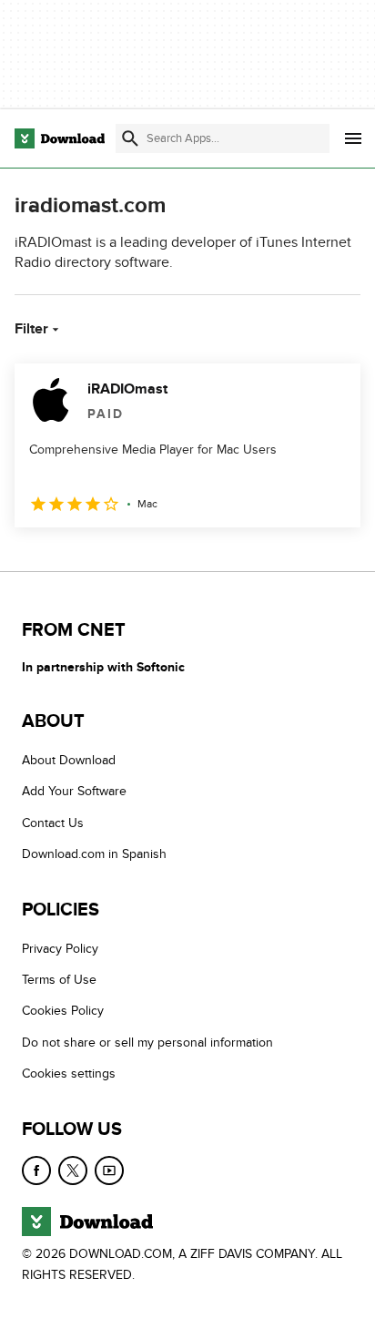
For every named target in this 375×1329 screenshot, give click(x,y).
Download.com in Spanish (94, 854)
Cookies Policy (63, 1010)
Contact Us (53, 823)
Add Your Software (74, 791)
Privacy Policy (60, 948)
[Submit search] (130, 138)
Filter (31, 329)
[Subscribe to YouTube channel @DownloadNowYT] (109, 1169)
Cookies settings (69, 1073)
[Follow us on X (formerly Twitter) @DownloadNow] (72, 1169)
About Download (69, 760)
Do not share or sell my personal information (147, 1042)
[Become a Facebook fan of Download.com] (36, 1169)
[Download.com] (60, 138)
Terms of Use (59, 979)
